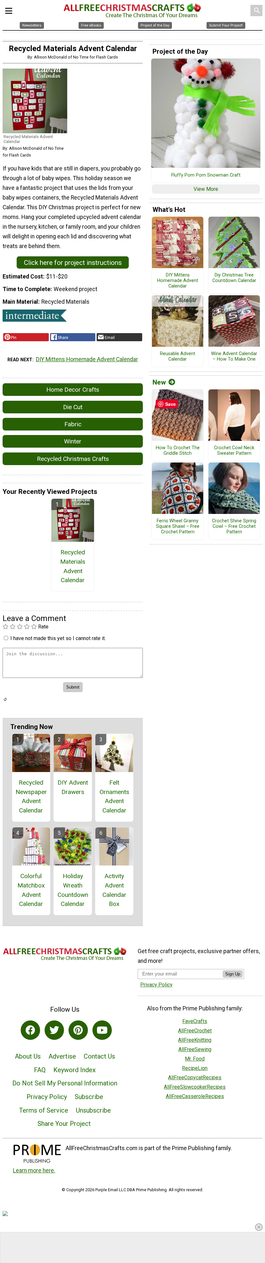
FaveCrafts (194, 1021)
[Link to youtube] (102, 1030)
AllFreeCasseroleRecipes (195, 1096)
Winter (72, 441)
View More (206, 189)
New (159, 382)
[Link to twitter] (54, 1030)
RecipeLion (194, 1068)
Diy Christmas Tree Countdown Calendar (234, 278)
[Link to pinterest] (78, 1030)
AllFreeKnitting (194, 1040)
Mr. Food (195, 1059)
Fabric (72, 424)
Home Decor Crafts (72, 389)
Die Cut (72, 407)
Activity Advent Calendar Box (114, 890)
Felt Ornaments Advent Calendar (114, 796)
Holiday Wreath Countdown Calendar (73, 890)
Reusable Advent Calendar (177, 356)
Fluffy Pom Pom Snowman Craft (205, 175)
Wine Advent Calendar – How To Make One (234, 356)
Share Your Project (64, 1123)
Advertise (62, 1056)
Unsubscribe (93, 1110)
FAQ (40, 1070)
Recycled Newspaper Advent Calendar (31, 796)
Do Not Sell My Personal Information (64, 1083)
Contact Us (99, 1056)
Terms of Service (43, 1110)
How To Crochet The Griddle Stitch (178, 450)
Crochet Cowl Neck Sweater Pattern (234, 450)
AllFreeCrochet (195, 1031)
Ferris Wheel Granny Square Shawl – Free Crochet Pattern (177, 526)
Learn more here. (34, 1170)
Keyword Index (74, 1070)
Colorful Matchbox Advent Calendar (31, 890)
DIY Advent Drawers (73, 787)
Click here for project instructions (73, 263)
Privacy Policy (46, 1097)
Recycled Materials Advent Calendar (72, 566)
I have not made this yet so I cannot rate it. (58, 638)
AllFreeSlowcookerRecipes (195, 1087)
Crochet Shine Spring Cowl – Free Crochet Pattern (234, 526)
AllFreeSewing (194, 1049)
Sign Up (232, 974)
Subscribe (89, 1097)
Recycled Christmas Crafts (73, 459)
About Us (28, 1056)
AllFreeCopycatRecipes (194, 1077)
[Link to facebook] (30, 1030)
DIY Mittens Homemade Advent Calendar (87, 359)
